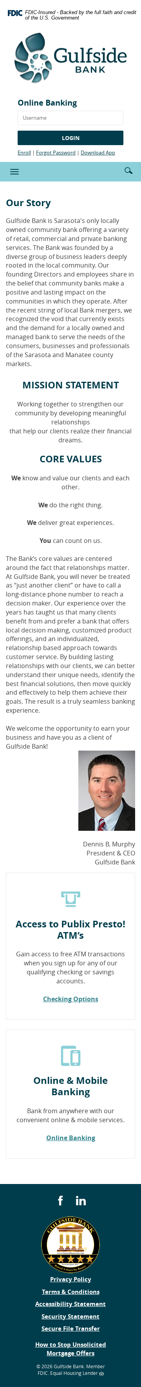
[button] (128, 170)
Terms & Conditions (70, 1292)
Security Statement (70, 1316)
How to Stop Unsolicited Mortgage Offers (70, 1348)
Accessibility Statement (70, 1304)
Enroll (24, 152)
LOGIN (71, 138)
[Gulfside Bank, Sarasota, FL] (70, 61)
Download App (98, 152)
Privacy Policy (70, 1279)
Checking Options (70, 999)
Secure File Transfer (71, 1328)
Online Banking (47, 102)
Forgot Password (56, 152)
